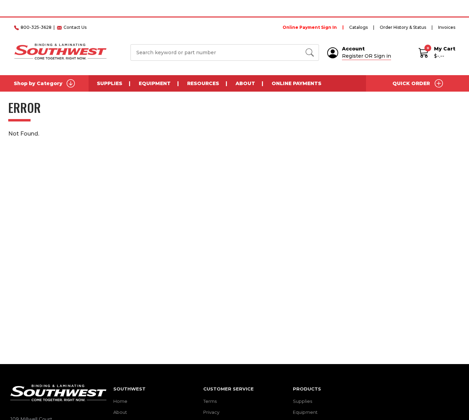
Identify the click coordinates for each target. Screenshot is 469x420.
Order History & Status (403, 27)
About (245, 83)
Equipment (155, 83)
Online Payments (296, 83)
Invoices (446, 27)
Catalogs (358, 27)
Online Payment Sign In (310, 27)
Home (120, 401)
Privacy (211, 412)
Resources (203, 83)
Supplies (109, 83)
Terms (210, 401)
